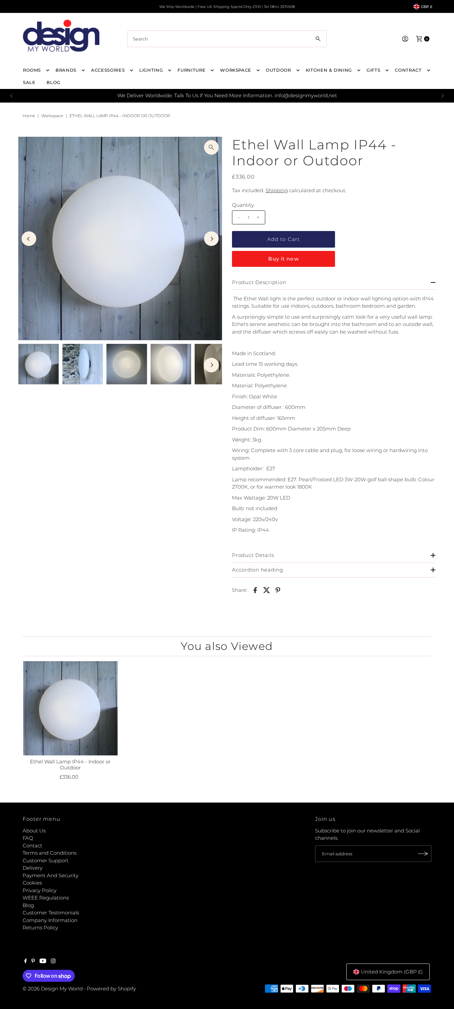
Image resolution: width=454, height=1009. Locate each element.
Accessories (108, 70)
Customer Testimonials (51, 912)
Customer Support (45, 860)
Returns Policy (40, 927)
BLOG (53, 82)
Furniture (191, 70)
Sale (29, 82)
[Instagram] (53, 962)
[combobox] (226, 39)
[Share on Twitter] (267, 590)
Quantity (243, 205)
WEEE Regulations (46, 897)
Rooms (32, 70)
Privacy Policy (40, 890)
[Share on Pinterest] (278, 590)
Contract (408, 70)
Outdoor (278, 70)
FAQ (28, 838)
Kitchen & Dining (329, 70)
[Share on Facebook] (255, 590)
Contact (32, 845)
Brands (66, 70)
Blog (28, 905)
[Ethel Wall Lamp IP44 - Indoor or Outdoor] (70, 708)
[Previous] (11, 95)
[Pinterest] (33, 962)
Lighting (151, 70)
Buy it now (283, 259)
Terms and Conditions (49, 853)
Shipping (277, 190)
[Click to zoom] (211, 147)
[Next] (442, 95)
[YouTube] (43, 962)
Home (29, 115)
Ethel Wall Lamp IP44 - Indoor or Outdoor (70, 764)
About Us (34, 830)
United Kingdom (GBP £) (392, 972)
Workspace (235, 70)
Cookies (32, 883)
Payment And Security (50, 875)
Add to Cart (283, 239)
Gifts (373, 70)
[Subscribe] (423, 853)
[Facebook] (25, 962)
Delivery (33, 868)
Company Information (50, 920)
